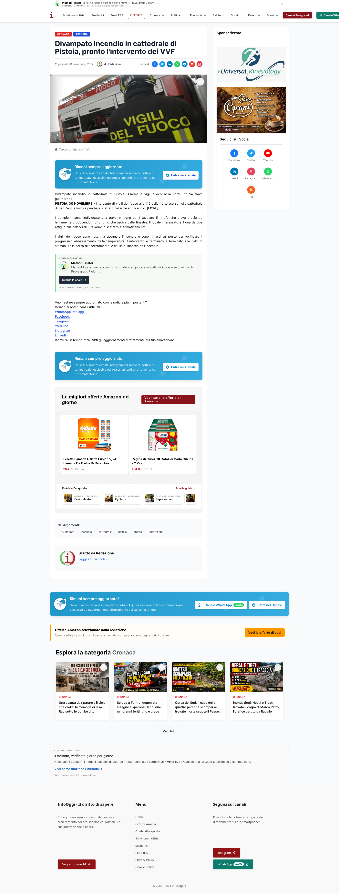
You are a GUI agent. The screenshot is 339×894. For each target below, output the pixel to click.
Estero (252, 15)
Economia (196, 15)
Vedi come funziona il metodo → (78, 769)
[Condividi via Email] (192, 64)
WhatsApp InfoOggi (70, 312)
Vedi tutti (169, 731)
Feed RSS (117, 15)
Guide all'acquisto (147, 831)
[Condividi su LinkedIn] (170, 64)
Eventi (270, 15)
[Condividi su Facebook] (155, 64)
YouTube (61, 326)
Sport (234, 15)
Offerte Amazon (146, 824)
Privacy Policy (144, 860)
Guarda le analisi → (74, 280)
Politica (175, 15)
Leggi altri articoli (91, 559)
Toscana (82, 34)
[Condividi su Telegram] (185, 64)
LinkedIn (61, 335)
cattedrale (105, 531)
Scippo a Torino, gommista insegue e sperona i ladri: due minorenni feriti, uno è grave (139, 707)
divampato (67, 531)
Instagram (62, 331)
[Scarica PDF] (199, 64)
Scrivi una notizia (73, 15)
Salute (217, 15)
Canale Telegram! (297, 15)
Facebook (62, 316)
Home (139, 817)
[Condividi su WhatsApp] (177, 64)
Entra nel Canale (183, 175)
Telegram (62, 321)
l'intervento (156, 531)
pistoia (122, 531)
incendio (86, 531)
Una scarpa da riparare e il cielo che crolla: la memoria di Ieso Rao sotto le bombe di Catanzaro (82, 707)
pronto (137, 531)
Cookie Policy (144, 867)
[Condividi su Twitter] (162, 64)
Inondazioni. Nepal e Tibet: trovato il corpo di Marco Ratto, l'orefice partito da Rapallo (256, 707)
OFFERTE (136, 15)
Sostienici (97, 15)
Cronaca (155, 15)
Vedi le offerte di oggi (264, 632)
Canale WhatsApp (224, 605)
